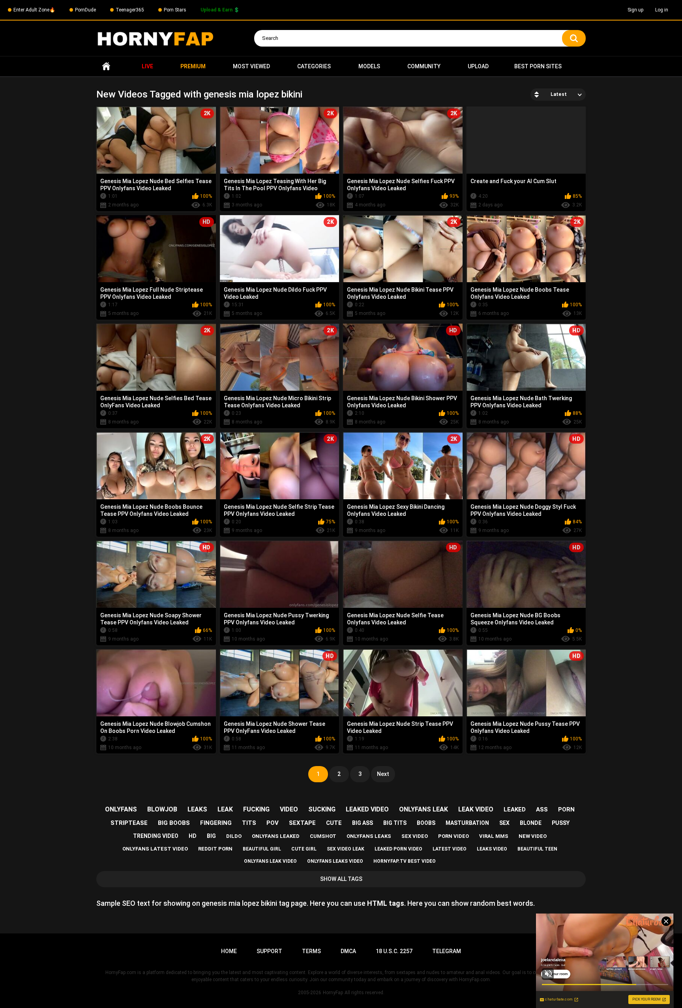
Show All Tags (341, 879)
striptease (129, 822)
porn (566, 809)
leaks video (492, 849)
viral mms (493, 836)
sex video (414, 836)
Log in (661, 10)
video (289, 809)
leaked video (367, 809)
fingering (216, 822)
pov (272, 822)
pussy (561, 823)
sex (504, 823)
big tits (395, 823)
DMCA (348, 951)
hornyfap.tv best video (404, 861)
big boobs (174, 822)
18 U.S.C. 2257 (394, 951)
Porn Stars (175, 10)
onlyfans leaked (276, 836)
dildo (234, 836)
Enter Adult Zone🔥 (34, 10)
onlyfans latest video (155, 849)
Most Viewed (251, 66)
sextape (302, 822)
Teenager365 (130, 10)
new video (533, 836)
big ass (362, 823)
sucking (321, 809)
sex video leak (345, 849)
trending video (155, 836)
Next (383, 774)
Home (106, 66)
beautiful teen (537, 849)
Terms (311, 951)
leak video (475, 809)
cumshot (323, 836)
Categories (314, 66)
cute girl (304, 849)
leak (225, 809)
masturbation (467, 823)
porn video (453, 836)
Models (369, 66)
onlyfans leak (423, 809)
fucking (256, 809)
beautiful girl (262, 849)
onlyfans (121, 809)
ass (542, 809)
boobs (426, 823)
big (211, 836)
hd (193, 836)
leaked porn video (398, 849)
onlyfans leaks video (335, 861)
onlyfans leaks (369, 836)
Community (423, 66)
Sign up (635, 10)
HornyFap (333, 992)
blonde (530, 823)
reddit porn (215, 849)
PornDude (85, 10)
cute (334, 822)
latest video (450, 849)
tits (249, 822)
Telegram (446, 951)
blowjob (162, 809)
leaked (515, 809)
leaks (197, 809)
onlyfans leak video (270, 861)
